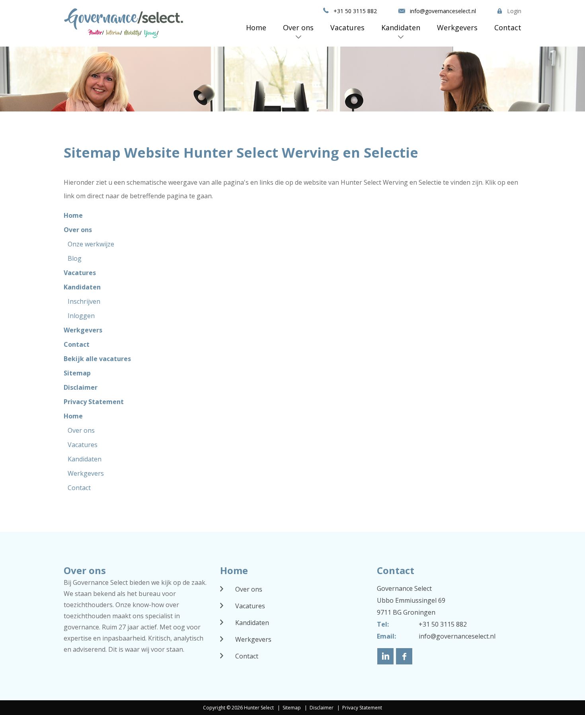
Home (256, 27)
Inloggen (81, 315)
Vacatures (347, 27)
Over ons (298, 27)
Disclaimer (81, 387)
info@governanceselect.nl (443, 11)
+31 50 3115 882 (355, 11)
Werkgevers (457, 27)
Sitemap (77, 373)
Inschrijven (84, 301)
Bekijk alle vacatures (97, 358)
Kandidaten (400, 27)
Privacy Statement (94, 401)
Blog (75, 258)
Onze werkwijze (91, 244)
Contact (507, 27)
